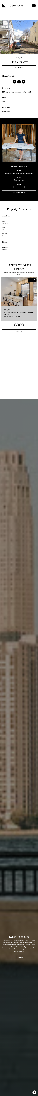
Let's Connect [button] (19, 958)
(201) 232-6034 (19, 180)
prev (16, 325)
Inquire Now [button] (19, 68)
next (21, 325)
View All (19, 332)
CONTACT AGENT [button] (19, 193)
